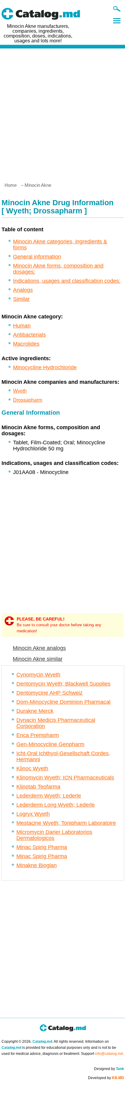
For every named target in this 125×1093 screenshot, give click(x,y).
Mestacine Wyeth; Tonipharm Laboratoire (66, 823)
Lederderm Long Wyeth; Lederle (55, 805)
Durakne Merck (34, 711)
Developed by (106, 1078)
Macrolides (26, 344)
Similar (21, 299)
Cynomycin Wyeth (38, 675)
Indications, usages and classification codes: (66, 281)
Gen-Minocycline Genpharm (50, 744)
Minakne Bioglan (36, 865)
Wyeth (20, 390)
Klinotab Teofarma (38, 787)
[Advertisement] (62, 113)
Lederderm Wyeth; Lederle (48, 796)
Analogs (23, 290)
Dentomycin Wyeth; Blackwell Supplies (63, 684)
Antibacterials (29, 335)
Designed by (109, 1069)
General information (37, 257)
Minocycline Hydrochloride (45, 367)
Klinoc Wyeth (32, 768)
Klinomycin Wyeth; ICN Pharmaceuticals (65, 778)
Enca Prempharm (37, 735)
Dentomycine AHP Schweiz (49, 693)
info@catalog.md (109, 1054)
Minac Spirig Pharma (41, 847)
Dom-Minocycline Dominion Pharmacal (63, 702)
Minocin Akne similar (37, 659)
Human (22, 326)
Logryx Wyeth (33, 814)
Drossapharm (27, 400)
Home (11, 185)
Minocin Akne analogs (39, 648)
